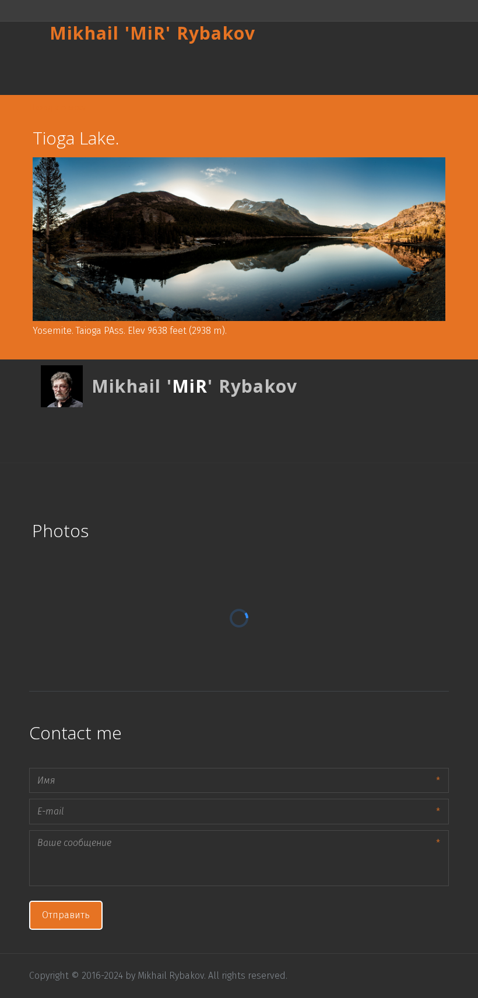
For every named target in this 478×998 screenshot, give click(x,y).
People (241, 69)
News (368, 69)
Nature (307, 69)
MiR (148, 33)
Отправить (66, 915)
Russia (177, 69)
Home (51, 69)
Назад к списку (57, 106)
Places (113, 69)
